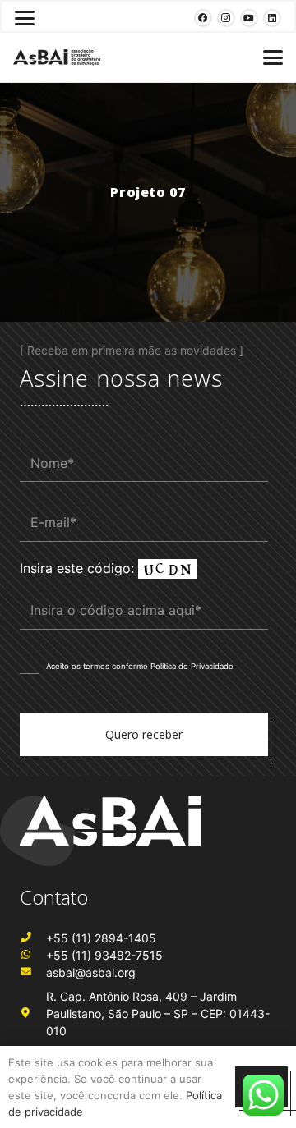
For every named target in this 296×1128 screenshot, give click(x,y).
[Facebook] (203, 18)
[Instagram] (226, 18)
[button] (24, 18)
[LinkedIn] (272, 18)
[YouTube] (249, 18)
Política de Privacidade (192, 666)
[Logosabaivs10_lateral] (56, 57)
